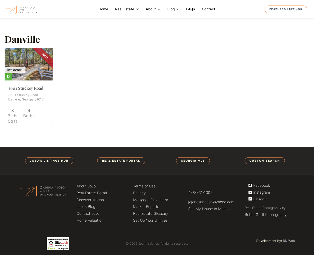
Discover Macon (90, 200)
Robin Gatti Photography (266, 214)
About (151, 9)
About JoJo (86, 186)
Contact (208, 9)
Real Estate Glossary (150, 213)
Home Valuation (90, 220)
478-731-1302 (200, 192)
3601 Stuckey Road (25, 88)
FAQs (190, 9)
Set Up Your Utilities (150, 220)
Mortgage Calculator (150, 200)
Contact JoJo (88, 213)
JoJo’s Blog (86, 206)
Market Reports (146, 206)
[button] (49, 160)
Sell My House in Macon (209, 209)
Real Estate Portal (92, 193)
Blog (171, 9)
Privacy (139, 193)
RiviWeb (289, 241)
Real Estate (124, 9)
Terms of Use (144, 186)
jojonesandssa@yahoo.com (211, 202)
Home (103, 9)
